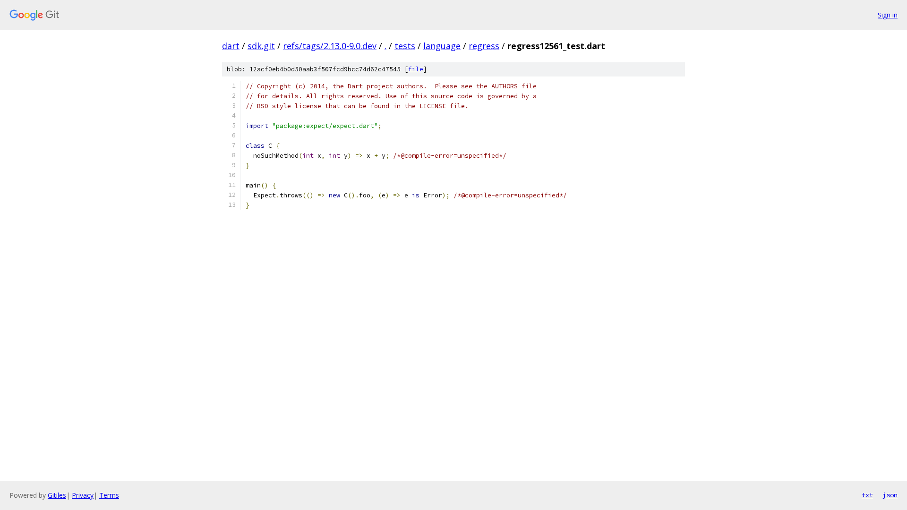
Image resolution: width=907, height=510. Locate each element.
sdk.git (261, 45)
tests (404, 45)
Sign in (888, 14)
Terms (109, 495)
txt (867, 495)
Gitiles (57, 495)
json (890, 495)
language (442, 45)
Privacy (83, 495)
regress (484, 45)
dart (231, 45)
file (415, 69)
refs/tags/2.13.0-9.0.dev (329, 45)
